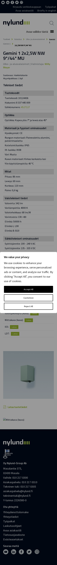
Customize (28, 297)
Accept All (28, 289)
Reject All (28, 306)
